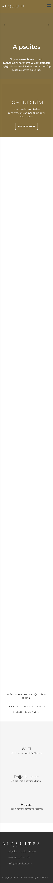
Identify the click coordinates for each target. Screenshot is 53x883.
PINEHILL (12, 706)
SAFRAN (42, 706)
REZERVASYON (26, 126)
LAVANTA (28, 706)
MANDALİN (32, 712)
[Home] (13, 6)
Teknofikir (42, 877)
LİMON (17, 712)
